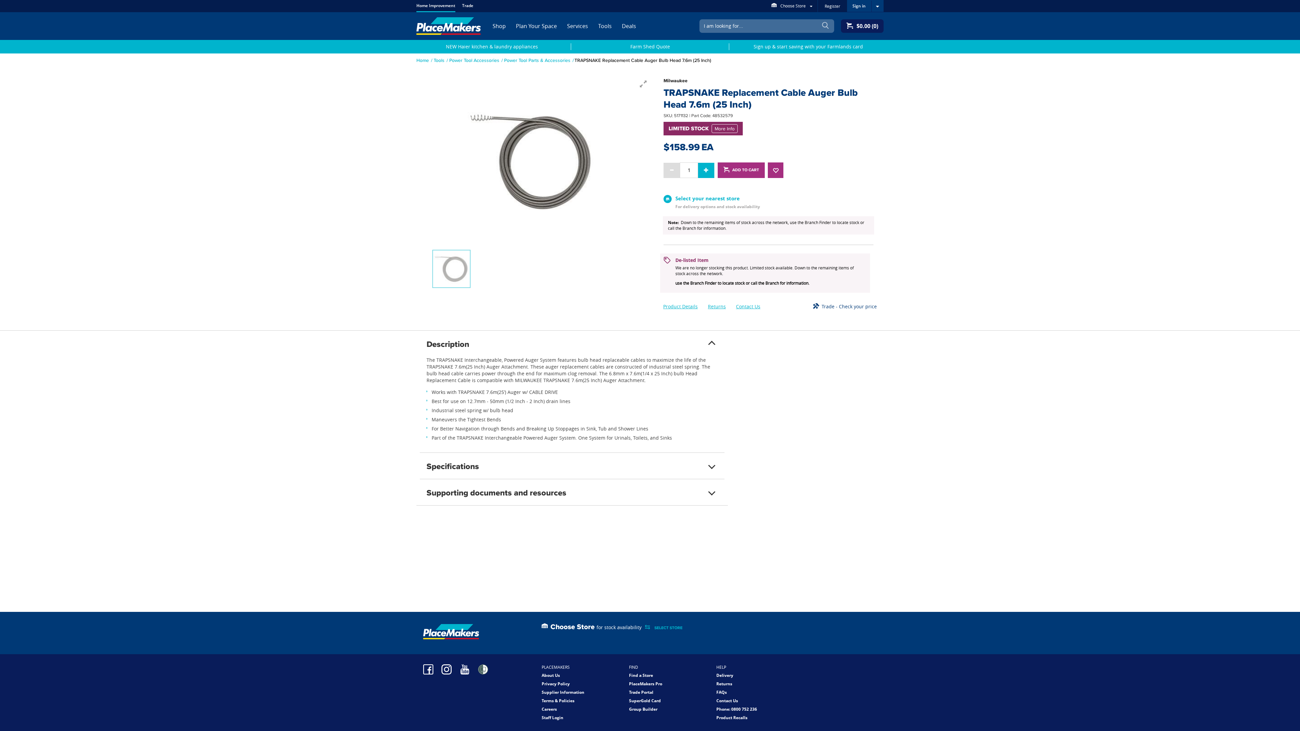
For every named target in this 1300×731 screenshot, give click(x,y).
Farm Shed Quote (650, 46)
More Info (725, 128)
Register (832, 6)
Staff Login (552, 718)
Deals (629, 26)
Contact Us (748, 306)
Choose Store (793, 5)
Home (422, 60)
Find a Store (641, 675)
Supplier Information (563, 692)
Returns (717, 306)
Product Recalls (732, 718)
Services (577, 26)
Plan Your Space (536, 26)
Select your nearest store (707, 198)
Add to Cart (745, 170)
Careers (549, 709)
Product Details (680, 306)
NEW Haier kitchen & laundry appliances (492, 46)
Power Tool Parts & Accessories (537, 60)
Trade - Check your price (849, 306)
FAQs (721, 692)
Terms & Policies (558, 701)
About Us (551, 675)
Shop (499, 26)
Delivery (724, 675)
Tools (605, 26)
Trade (467, 5)
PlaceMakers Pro (645, 684)
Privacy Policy (556, 684)
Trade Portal (641, 692)
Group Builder (643, 709)
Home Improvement (435, 5)
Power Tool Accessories (474, 60)
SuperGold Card (645, 701)
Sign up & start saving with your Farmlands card (808, 46)
